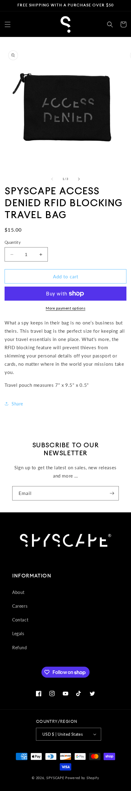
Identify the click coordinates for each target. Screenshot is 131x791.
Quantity (13, 242)
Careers (19, 606)
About (18, 592)
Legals (18, 633)
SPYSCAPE (55, 778)
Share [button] (17, 403)
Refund (19, 647)
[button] (7, 24)
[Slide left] (52, 179)
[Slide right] (79, 179)
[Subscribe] (112, 493)
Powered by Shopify (82, 778)
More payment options (65, 308)
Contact (20, 619)
